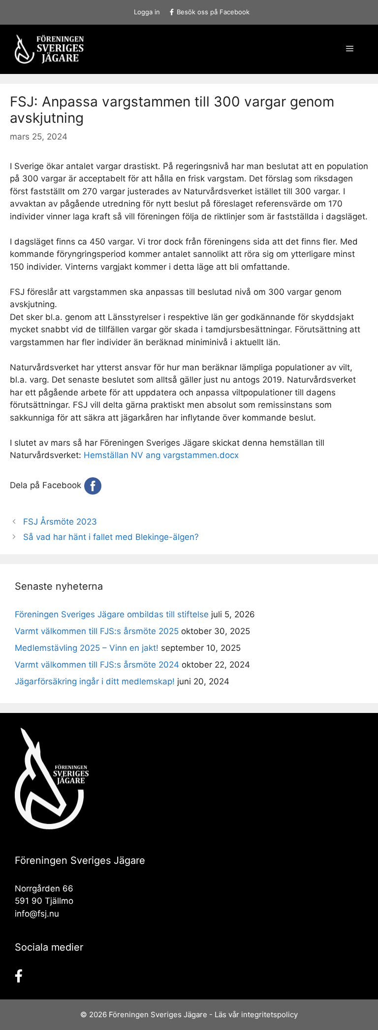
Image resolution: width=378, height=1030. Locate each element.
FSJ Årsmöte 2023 (60, 522)
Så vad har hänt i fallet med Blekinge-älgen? (111, 537)
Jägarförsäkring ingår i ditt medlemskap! (95, 681)
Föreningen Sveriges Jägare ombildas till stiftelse (112, 614)
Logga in (147, 12)
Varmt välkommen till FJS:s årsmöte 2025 (97, 631)
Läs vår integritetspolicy (256, 1014)
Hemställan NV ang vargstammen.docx (161, 455)
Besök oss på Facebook (213, 12)
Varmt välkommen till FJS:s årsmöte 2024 (97, 665)
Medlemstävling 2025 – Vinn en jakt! (86, 648)
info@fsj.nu (37, 914)
